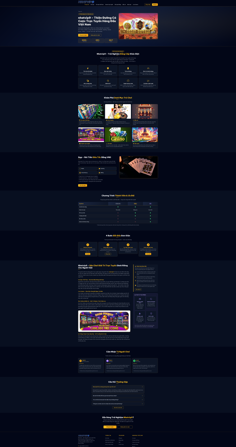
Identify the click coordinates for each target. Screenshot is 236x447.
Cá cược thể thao (100, 4)
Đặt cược (129, 4)
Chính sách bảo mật (109, 442)
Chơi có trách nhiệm (109, 444)
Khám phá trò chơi (95, 35)
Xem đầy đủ (138, 289)
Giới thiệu (107, 438)
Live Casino (135, 4)
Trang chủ (87, 4)
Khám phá (148, 253)
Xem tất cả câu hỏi (118, 407)
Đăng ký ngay (83, 35)
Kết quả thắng (118, 4)
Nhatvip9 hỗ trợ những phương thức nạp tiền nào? (104, 386)
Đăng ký (155, 4)
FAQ (119, 442)
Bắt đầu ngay (83, 185)
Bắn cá (124, 4)
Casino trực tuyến (109, 4)
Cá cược (92, 4)
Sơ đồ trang (121, 444)
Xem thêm (151, 326)
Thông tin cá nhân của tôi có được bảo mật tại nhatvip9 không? (107, 403)
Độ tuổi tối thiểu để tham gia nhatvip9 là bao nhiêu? (105, 395)
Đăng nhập (148, 4)
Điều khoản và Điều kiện (110, 440)
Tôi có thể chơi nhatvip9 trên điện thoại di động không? (105, 399)
